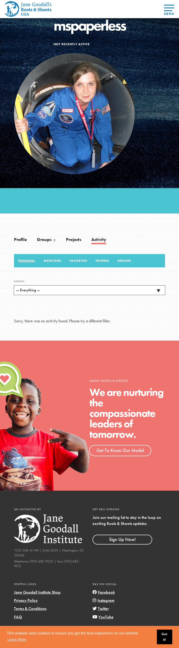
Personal (26, 261)
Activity (98, 239)
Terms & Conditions (30, 608)
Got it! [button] (164, 636)
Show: (19, 281)
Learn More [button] (16, 639)
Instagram (105, 600)
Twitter (103, 608)
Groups (46, 239)
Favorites (78, 261)
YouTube (106, 617)
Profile (20, 239)
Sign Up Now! (122, 539)
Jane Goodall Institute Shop (37, 592)
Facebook (106, 592)
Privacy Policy (26, 600)
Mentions (52, 261)
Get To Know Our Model (120, 450)
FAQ (18, 617)
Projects (73, 239)
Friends (102, 261)
